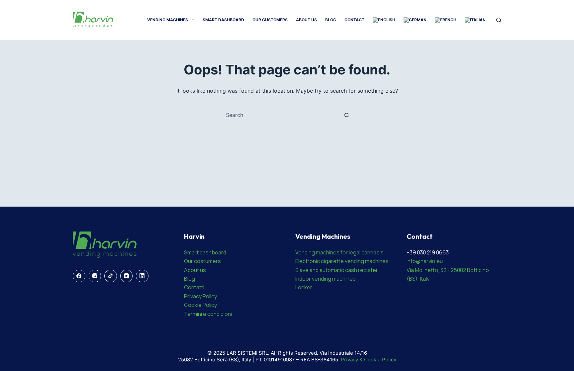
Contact (354, 19)
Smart (192, 252)
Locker (303, 287)
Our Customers (270, 19)
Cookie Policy (200, 305)
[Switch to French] (445, 20)
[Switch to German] (414, 20)
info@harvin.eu (425, 261)
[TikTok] (110, 276)
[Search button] (346, 115)
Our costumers (202, 261)
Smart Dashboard (223, 19)
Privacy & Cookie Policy (368, 359)
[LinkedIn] (142, 276)
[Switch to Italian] (475, 20)
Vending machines (167, 19)
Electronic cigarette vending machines (342, 261)
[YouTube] (126, 276)
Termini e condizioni (208, 314)
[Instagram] (95, 276)
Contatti (194, 287)
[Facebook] (79, 276)
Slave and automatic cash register (336, 270)
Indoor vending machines (325, 278)
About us (195, 270)
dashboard (213, 252)
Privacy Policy (200, 296)
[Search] (498, 20)
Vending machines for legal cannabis (339, 252)
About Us (306, 19)
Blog (330, 19)
